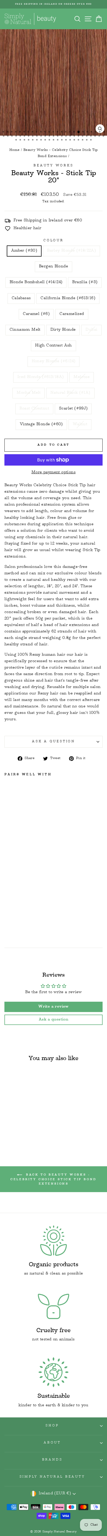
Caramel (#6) (36, 314)
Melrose (81, 377)
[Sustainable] (53, 1372)
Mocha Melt (29, 393)
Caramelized (71, 314)
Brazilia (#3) (84, 282)
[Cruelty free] (53, 1306)
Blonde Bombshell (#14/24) (36, 282)
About (52, 1443)
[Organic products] (53, 1240)
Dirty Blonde (63, 330)
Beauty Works (53, 166)
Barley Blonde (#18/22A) (71, 250)
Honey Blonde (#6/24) (54, 361)
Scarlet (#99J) (73, 408)
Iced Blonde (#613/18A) (40, 377)
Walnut (80, 424)
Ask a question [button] (53, 1020)
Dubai (91, 330)
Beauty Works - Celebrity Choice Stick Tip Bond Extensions (60, 153)
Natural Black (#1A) (70, 393)
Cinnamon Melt (25, 330)
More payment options (53, 472)
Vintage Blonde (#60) (41, 424)
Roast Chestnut (34, 408)
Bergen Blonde (53, 266)
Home (14, 150)
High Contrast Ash (53, 345)
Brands (52, 1460)
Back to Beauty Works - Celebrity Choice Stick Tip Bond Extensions (53, 1179)
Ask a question (53, 742)
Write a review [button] (53, 1007)
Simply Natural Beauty (52, 1477)
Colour (53, 240)
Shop (52, 1426)
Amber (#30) (24, 250)
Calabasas (21, 298)
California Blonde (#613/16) (68, 298)
